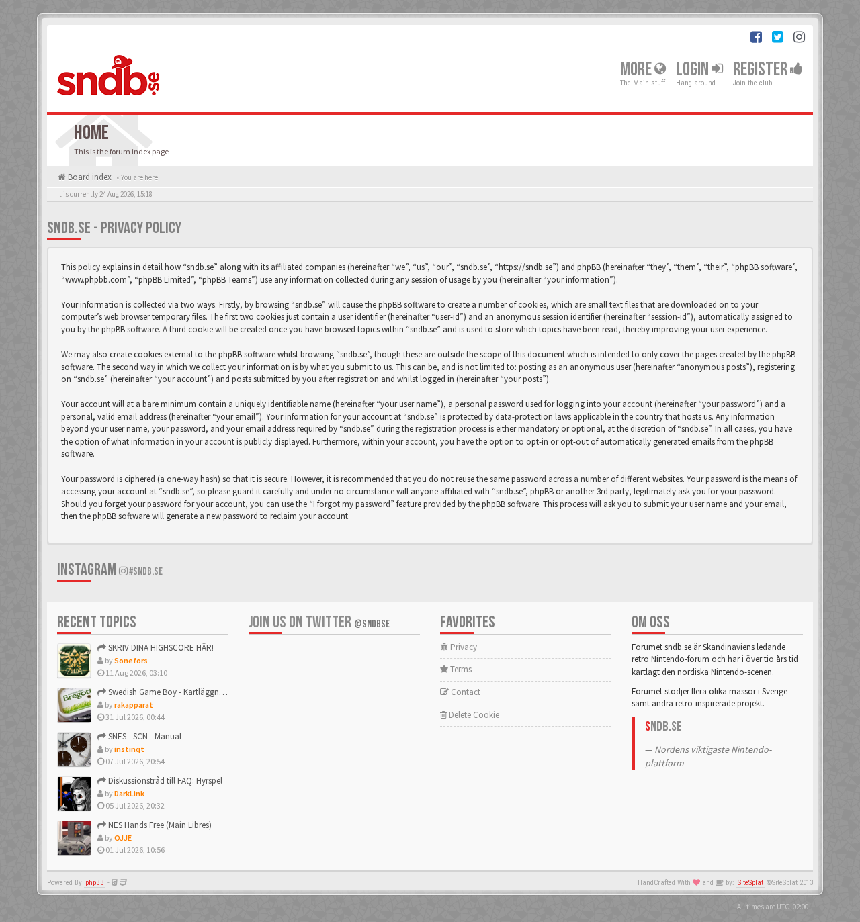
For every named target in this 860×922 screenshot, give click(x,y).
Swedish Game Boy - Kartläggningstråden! (182, 692)
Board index (89, 177)
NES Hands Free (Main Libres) (159, 825)
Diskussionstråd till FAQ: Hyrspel (164, 780)
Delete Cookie (473, 715)
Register (761, 69)
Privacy (462, 647)
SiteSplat (750, 882)
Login (694, 69)
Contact (464, 692)
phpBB (94, 882)
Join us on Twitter (319, 622)
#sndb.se (145, 571)
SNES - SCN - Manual (143, 736)
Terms (460, 669)
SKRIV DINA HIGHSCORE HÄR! (160, 647)
